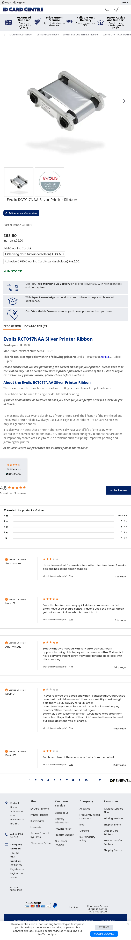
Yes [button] (71, 576)
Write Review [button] (118, 490)
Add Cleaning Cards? (17, 248)
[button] (6, 100)
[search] (107, 9)
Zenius (104, 356)
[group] (18, 488)
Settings (104, 927)
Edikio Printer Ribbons (48, 34)
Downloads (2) (35, 326)
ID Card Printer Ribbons (21, 34)
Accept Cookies (104, 934)
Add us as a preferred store (23, 213)
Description (12, 326)
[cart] (116, 9)
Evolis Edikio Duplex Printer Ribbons (80, 34)
